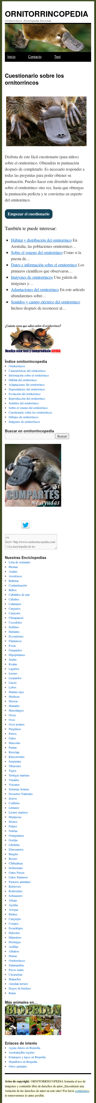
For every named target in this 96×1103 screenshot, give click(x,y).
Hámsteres (15, 937)
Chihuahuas (16, 863)
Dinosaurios (16, 849)
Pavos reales (16, 970)
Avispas (13, 909)
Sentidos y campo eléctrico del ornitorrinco (45, 301)
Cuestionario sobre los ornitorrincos (30, 412)
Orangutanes (16, 835)
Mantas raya (16, 692)
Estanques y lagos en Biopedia (27, 1057)
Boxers (13, 858)
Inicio (11, 57)
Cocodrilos (15, 622)
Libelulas (14, 845)
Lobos (12, 687)
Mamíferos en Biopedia (23, 1062)
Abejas (13, 900)
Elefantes (14, 631)
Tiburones (15, 766)
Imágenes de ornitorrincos (32, 277)
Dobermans (16, 868)
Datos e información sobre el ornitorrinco (44, 264)
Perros (13, 733)
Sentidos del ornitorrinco (24, 403)
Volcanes (14, 784)
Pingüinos (15, 729)
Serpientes (15, 761)
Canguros (14, 608)
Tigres (12, 770)
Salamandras (16, 965)
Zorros (13, 798)
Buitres (13, 914)
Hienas (13, 956)
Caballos (14, 599)
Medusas (14, 696)
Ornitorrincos (17, 366)
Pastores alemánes (20, 882)
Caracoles (14, 613)
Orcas (12, 715)
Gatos (12, 738)
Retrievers (15, 886)
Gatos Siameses (18, 877)
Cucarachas (16, 974)
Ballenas (14, 581)
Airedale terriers (18, 984)
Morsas (13, 701)
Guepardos (15, 650)
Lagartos (14, 669)
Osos (12, 719)
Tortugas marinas (19, 775)
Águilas (13, 905)
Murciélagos (16, 710)
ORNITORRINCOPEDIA (46, 13)
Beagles (13, 854)
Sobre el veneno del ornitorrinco (37, 252)
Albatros (14, 951)
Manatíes (14, 706)
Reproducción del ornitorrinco (27, 398)
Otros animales (18, 1066)
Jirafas (13, 659)
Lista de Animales (19, 562)
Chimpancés (16, 618)
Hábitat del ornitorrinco (23, 380)
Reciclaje (14, 752)
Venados (14, 780)
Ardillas (13, 946)
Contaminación (18, 585)
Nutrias (13, 831)
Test (57, 57)
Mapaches (15, 979)
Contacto (34, 57)
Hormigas (15, 942)
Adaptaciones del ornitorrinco (35, 289)
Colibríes (14, 803)
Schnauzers (16, 896)
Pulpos (13, 826)
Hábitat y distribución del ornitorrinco (41, 240)
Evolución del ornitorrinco (24, 394)
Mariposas (15, 817)
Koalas (13, 664)
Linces (13, 682)
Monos (13, 821)
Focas (12, 645)
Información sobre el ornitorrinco (29, 375)
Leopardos (15, 678)
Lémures (14, 808)
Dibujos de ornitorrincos (23, 417)
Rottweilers (16, 891)
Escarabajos (16, 928)
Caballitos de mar (19, 594)
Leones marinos (18, 812)
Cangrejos (15, 919)
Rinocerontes (17, 757)
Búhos (13, 590)
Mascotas (14, 743)
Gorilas (13, 840)
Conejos (14, 923)
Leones (13, 673)
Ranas (12, 993)
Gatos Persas (17, 872)
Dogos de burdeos (20, 988)
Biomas (13, 567)
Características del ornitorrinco (27, 371)
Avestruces (15, 576)
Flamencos (15, 641)
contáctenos (82, 1091)
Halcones (14, 933)
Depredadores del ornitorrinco (27, 389)
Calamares (15, 604)
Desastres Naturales (21, 794)
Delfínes (14, 627)
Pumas (13, 747)
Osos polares (17, 724)
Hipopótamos (17, 655)
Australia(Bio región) (22, 1052)
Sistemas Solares (19, 789)
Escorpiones (16, 636)
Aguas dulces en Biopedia (24, 1048)
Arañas (13, 571)
